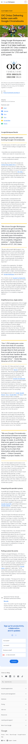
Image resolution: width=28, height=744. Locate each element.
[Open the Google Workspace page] (9, 2)
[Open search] (25, 2)
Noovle (6, 601)
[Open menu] (2, 2)
